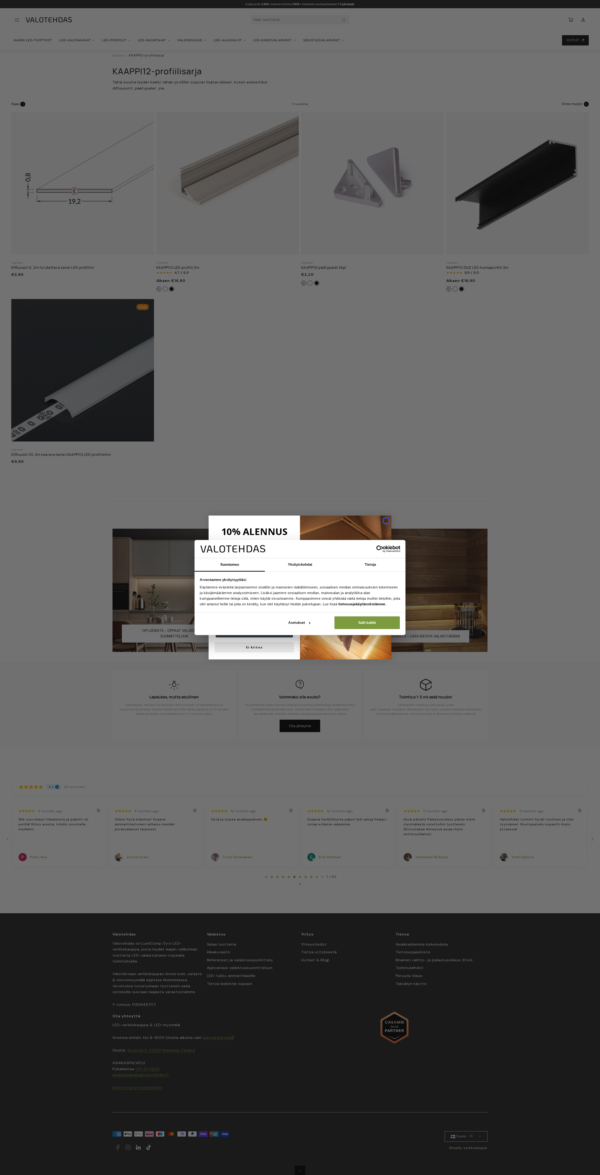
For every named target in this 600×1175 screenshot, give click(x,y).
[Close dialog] (386, 521)
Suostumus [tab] (229, 564)
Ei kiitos (254, 647)
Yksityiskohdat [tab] (300, 564)
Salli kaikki (367, 623)
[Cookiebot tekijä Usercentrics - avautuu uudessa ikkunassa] (379, 549)
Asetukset (296, 623)
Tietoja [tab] (370, 564)
